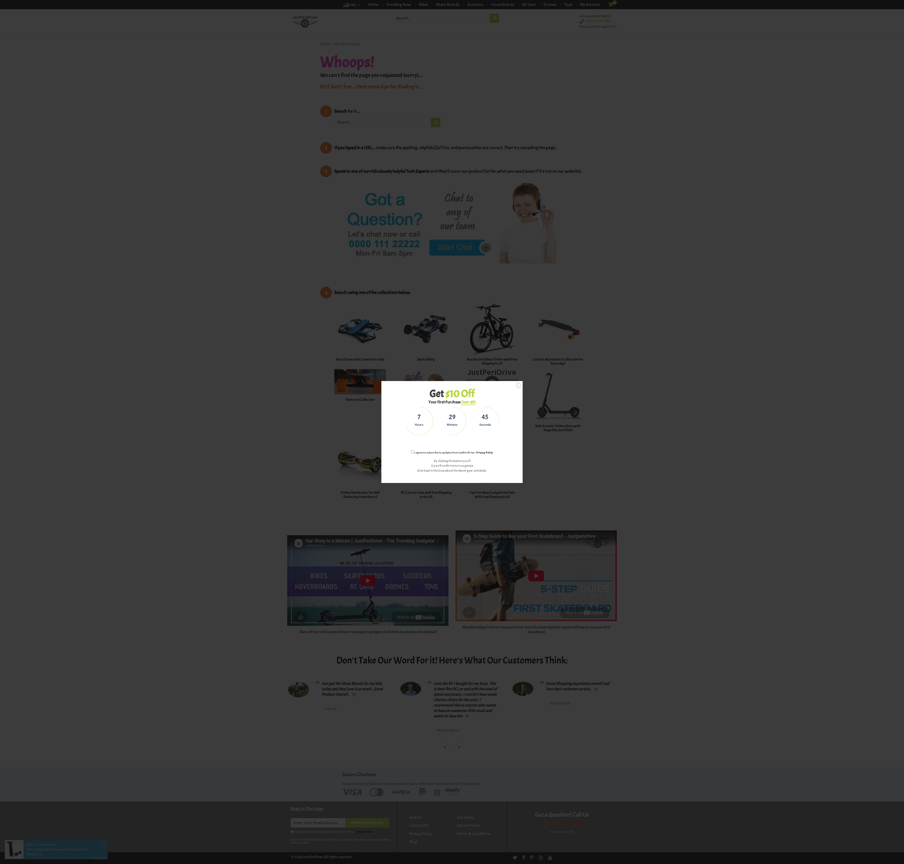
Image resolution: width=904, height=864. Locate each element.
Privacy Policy (484, 452)
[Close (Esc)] (518, 385)
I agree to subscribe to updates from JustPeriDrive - (453, 452)
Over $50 (468, 402)
